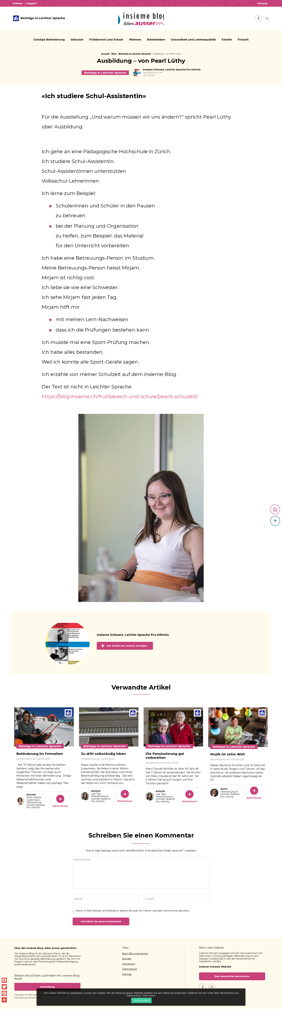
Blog (114, 53)
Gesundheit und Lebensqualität (193, 39)
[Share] (4, 1000)
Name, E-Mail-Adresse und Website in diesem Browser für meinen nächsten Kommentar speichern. (133, 910)
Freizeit (243, 39)
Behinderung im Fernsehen (39, 754)
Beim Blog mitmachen (135, 953)
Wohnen (135, 39)
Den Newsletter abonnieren (232, 976)
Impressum (128, 964)
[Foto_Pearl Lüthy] (141, 508)
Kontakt (126, 959)
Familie (227, 39)
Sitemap (127, 974)
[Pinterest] (4, 993)
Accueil (105, 53)
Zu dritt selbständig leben (103, 754)
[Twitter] (4, 987)
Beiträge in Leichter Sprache (134, 53)
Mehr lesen (148, 995)
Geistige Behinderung (49, 39)
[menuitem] (18, 3)
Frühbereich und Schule (106, 39)
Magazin (31, 3)
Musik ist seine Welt (227, 754)
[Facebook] (4, 980)
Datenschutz (129, 969)
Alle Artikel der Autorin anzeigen (127, 645)
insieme (18, 3)
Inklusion (77, 39)
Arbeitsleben (156, 39)
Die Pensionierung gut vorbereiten (165, 756)
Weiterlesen (60, 806)
